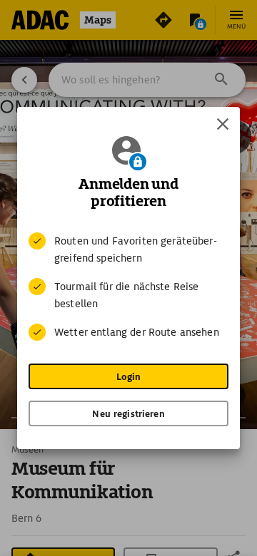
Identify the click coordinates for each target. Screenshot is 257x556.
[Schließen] (223, 124)
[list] (128, 286)
